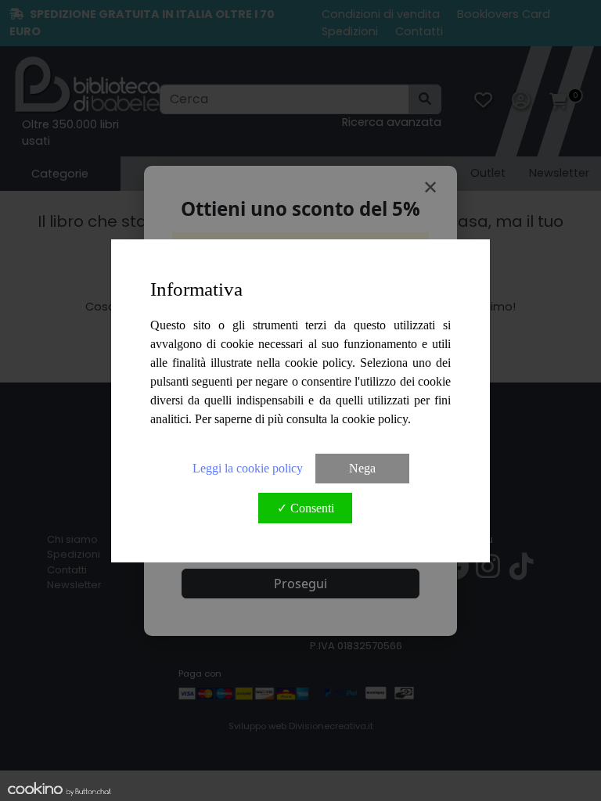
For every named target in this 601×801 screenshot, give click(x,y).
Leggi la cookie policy (248, 468)
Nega (362, 468)
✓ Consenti (305, 508)
